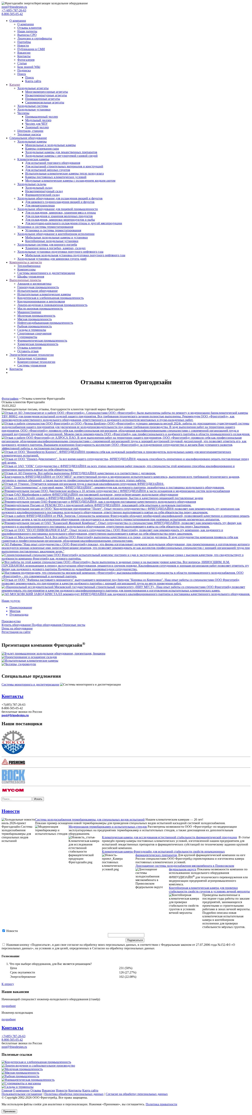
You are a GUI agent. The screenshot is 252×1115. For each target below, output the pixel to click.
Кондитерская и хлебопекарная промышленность (50, 298)
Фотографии (10, 398)
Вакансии (24, 52)
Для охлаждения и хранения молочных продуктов (59, 216)
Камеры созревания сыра (42, 148)
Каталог (14, 84)
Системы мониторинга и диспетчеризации (46, 273)
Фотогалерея (25, 59)
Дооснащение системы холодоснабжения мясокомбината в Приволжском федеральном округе (184, 867)
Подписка (24, 70)
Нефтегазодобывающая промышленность (45, 322)
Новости (23, 45)
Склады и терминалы (31, 330)
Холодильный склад (38, 187)
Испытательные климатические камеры (44, 294)
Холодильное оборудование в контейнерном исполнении (55, 234)
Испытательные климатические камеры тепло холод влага (64, 173)
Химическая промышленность (37, 344)
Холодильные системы (32, 106)
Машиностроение (29, 312)
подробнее (9, 1006)
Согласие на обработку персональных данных (137, 1094)
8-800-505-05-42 (12, 14)
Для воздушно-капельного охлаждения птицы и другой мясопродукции (73, 223)
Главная (7, 1090)
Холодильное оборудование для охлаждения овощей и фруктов (60, 198)
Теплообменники (29, 266)
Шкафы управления (30, 276)
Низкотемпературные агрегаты (46, 95)
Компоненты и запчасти (25, 262)
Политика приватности (161, 1104)
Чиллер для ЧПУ (36, 123)
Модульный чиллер (38, 120)
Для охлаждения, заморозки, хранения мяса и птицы (60, 212)
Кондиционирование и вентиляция (41, 301)
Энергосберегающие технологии (31, 354)
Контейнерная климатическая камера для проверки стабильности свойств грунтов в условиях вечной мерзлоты (209, 889)
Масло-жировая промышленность (40, 308)
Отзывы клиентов (29, 27)
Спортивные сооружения (34, 333)
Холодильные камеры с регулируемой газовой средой (61, 155)
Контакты (24, 56)
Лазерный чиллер (37, 127)
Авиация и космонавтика (34, 283)
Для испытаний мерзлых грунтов (47, 170)
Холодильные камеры (32, 141)
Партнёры (24, 42)
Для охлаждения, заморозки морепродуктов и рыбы (60, 219)
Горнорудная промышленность (38, 287)
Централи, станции (30, 130)
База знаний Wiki (28, 67)
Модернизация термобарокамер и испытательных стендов (108, 826)
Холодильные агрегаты (33, 88)
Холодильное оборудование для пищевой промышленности (57, 209)
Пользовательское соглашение (22, 1094)
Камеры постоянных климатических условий (55, 177)
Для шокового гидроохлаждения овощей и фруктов (59, 202)
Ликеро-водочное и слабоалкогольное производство (40, 1065)
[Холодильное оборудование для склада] (29, 657)
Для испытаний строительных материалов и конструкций (64, 166)
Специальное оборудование (28, 138)
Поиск (21, 74)
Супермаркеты (27, 337)
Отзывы (35, 1090)
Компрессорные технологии (36, 362)
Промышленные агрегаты (42, 99)
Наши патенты (27, 31)
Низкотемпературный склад (44, 191)
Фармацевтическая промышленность (42, 340)
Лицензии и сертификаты (34, 38)
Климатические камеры (33, 159)
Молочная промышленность (36, 315)
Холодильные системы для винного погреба (47, 244)
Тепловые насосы (29, 134)
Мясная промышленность (34, 319)
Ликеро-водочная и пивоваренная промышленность (52, 305)
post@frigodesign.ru (14, 6)
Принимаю (9, 1111)
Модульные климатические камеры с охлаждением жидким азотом (70, 180)
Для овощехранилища (40, 205)
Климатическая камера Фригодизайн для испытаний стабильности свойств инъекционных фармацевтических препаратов (163, 853)
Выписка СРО (27, 35)
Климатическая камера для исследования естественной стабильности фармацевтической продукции (169, 837)
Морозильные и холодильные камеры (50, 145)
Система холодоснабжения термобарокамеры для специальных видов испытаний (90, 819)
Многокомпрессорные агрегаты (46, 91)
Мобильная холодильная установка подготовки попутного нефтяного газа (75, 255)
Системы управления (31, 365)
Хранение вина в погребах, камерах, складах (55, 248)
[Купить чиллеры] (19, 664)
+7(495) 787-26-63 (13, 1036)
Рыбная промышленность (34, 326)
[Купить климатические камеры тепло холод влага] (30, 660)
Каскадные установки (32, 358)
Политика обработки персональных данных (74, 1094)
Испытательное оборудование (37, 290)
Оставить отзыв (28, 351)
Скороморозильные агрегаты (44, 102)
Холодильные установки (34, 109)
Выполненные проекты (25, 280)
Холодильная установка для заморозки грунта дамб (51, 258)
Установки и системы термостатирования (45, 226)
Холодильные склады (31, 184)
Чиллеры (23, 113)
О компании (17, 20)
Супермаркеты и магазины (23, 1083)
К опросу (8, 984)
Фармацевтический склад (42, 194)
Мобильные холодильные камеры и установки (56, 237)
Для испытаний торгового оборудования (52, 162)
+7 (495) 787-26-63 (14, 10)
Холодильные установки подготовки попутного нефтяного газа (60, 251)
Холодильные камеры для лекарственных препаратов (61, 152)
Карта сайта (33, 81)
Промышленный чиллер (41, 116)
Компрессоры (26, 269)
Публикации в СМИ (31, 49)
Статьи (22, 63)
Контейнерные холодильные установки (51, 241)
